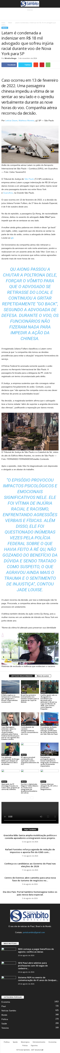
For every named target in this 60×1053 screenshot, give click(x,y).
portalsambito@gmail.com (34, 932)
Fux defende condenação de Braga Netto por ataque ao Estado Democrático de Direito (10, 760)
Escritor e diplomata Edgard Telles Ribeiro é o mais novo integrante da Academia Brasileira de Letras (29, 788)
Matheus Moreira (26, 120)
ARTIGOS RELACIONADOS (21, 676)
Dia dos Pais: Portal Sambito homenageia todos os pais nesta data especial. (30, 893)
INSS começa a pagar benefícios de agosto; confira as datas (36, 950)
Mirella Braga (10, 58)
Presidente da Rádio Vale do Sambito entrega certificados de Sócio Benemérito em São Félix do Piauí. (49, 730)
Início (3, 23)
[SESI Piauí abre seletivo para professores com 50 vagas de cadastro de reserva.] (8, 967)
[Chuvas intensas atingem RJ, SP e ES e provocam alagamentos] (49, 776)
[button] (55, 4)
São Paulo (29, 179)
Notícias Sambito (8, 1011)
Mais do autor (43, 676)
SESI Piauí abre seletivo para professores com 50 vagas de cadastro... (33, 966)
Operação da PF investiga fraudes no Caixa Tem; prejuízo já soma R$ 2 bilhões (10, 786)
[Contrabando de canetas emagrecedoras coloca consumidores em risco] (30, 719)
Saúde (4, 1024)
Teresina (5, 1028)
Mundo (4, 1015)
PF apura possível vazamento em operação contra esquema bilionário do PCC (30, 760)
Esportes (34, 1045)
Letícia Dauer (11, 120)
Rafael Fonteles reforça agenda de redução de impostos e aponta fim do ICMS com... (30, 851)
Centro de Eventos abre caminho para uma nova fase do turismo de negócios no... (30, 879)
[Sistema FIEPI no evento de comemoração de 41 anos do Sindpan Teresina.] (8, 981)
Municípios (25, 1042)
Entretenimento (39, 1042)
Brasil (10, 23)
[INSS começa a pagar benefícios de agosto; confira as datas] (8, 953)
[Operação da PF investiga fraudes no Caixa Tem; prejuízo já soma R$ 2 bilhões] (10, 776)
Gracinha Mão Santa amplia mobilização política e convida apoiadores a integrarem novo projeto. (30, 836)
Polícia (25, 1045)
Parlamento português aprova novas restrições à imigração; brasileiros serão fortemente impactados (49, 761)
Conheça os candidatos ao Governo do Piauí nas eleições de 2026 (30, 865)
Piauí (3, 1006)
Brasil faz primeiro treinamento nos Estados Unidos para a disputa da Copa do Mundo (30, 698)
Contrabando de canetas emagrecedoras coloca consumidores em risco (29, 730)
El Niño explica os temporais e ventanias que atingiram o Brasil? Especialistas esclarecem (10, 698)
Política (4, 1019)
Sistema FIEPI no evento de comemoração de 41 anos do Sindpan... (38, 979)
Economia (5, 1002)
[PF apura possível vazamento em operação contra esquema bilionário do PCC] (30, 749)
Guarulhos (8, 193)
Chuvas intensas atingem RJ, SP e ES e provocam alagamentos (49, 786)
